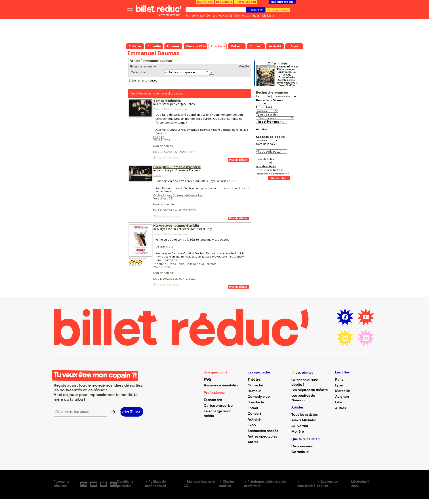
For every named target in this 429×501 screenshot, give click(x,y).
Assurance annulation (221, 386)
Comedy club (259, 397)
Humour (254, 391)
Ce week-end (302, 447)
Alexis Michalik (303, 420)
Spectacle (256, 403)
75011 (157, 140)
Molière (297, 432)
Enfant (253, 408)
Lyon (339, 386)
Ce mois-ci (300, 452)
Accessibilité (306, 486)
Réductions (224, 2)
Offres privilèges (278, 9)
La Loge (158, 137)
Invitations (205, 2)
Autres (253, 442)
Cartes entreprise (218, 406)
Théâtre (254, 380)
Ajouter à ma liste (168, 157)
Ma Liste (268, 15)
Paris (339, 380)
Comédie (255, 386)
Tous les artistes (304, 415)
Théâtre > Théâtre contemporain (170, 109)
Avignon (342, 397)
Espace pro (213, 400)
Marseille (342, 391)
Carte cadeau (246, 2)
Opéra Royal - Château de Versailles (178, 195)
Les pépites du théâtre (309, 390)
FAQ (207, 380)
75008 (157, 267)
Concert (157, 175)
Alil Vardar (299, 426)
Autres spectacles (262, 437)
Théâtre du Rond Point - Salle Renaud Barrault (184, 264)
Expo (252, 425)
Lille (338, 403)
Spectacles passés (263, 431)
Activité (254, 420)
